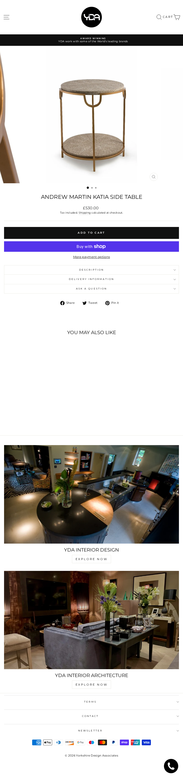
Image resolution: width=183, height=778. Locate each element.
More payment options (91, 257)
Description (91, 269)
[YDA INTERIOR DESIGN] (91, 494)
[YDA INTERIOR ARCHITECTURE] (91, 620)
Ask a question (91, 288)
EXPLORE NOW (92, 559)
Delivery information (91, 279)
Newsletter (90, 730)
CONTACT (90, 716)
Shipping (85, 212)
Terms (90, 701)
